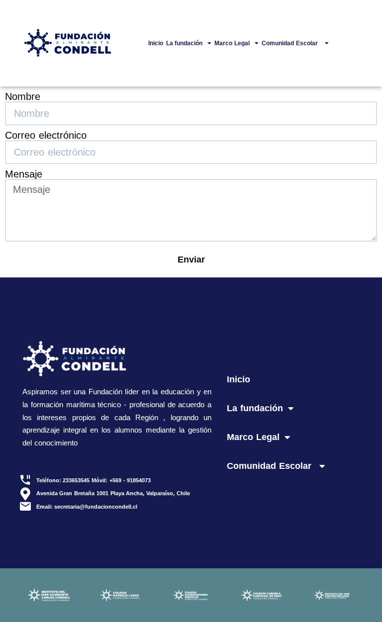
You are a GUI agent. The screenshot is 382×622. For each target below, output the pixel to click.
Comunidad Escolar (291, 43)
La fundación (184, 43)
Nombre (22, 96)
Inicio (155, 43)
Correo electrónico (46, 135)
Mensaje (23, 174)
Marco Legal (232, 43)
